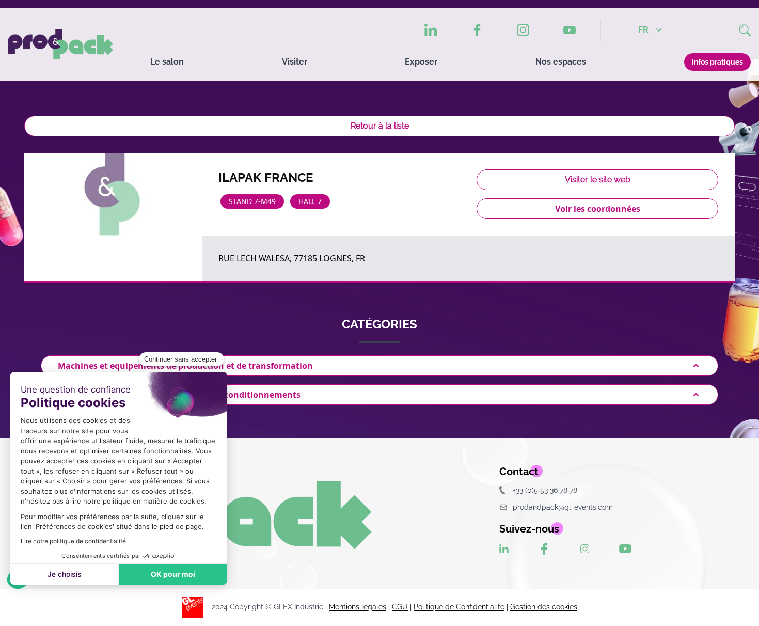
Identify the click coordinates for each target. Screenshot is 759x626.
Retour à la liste (380, 126)
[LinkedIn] (430, 30)
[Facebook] (477, 30)
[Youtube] (569, 30)
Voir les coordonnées (597, 208)
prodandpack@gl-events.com (563, 507)
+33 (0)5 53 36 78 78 (545, 490)
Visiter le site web (597, 179)
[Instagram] (523, 30)
